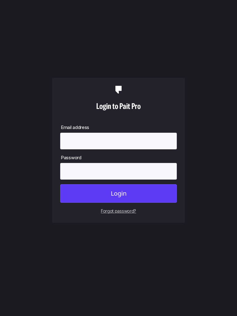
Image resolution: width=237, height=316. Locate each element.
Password (71, 157)
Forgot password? (118, 211)
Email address (75, 127)
